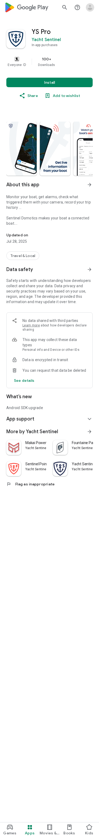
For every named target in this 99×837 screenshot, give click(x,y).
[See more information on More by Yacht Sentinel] (89, 431)
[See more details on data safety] (24, 380)
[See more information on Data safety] (89, 269)
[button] (24, 65)
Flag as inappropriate (30, 484)
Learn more (31, 325)
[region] (49, 62)
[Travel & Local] (22, 256)
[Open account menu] (90, 7)
